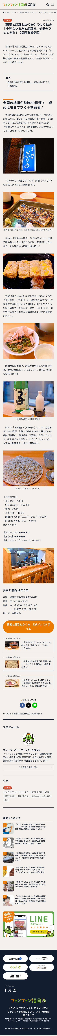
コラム (45, 1007)
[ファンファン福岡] (15, 4)
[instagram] (14, 990)
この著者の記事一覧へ (28, 767)
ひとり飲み (24, 792)
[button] (22, 705)
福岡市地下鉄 (23, 796)
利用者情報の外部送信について (33, 1021)
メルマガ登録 (43, 1012)
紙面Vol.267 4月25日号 (41, 796)
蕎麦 (6, 800)
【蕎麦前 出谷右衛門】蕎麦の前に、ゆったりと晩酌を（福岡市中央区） (36, 664)
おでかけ (20, 1007)
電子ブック (28, 1015)
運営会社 (46, 1021)
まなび (37, 1007)
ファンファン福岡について (20, 1012)
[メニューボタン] (52, 4)
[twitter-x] (10, 990)
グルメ (7, 20)
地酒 (47, 792)
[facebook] (5, 990)
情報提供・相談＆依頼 (25, 1019)
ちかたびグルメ (10, 792)
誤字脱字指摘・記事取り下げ (42, 1019)
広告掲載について (11, 1019)
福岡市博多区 (10, 796)
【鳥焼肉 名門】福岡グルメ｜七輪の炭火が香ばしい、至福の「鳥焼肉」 (36, 645)
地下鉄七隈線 (37, 792)
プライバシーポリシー (14, 1021)
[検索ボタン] (47, 4)
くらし (29, 1007)
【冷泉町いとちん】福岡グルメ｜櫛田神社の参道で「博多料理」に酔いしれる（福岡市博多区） (36, 683)
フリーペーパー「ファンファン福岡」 (22, 750)
